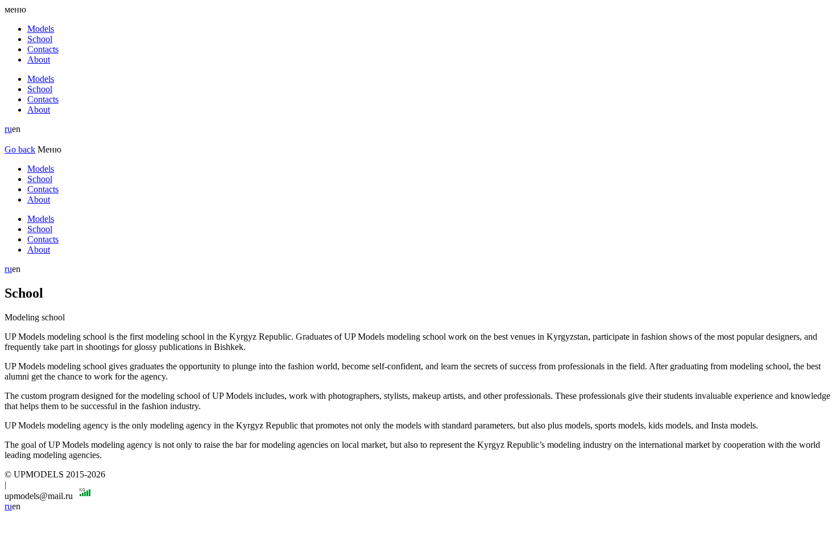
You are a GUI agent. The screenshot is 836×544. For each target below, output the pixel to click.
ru (8, 129)
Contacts (43, 49)
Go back (20, 149)
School (39, 39)
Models (40, 29)
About (38, 59)
